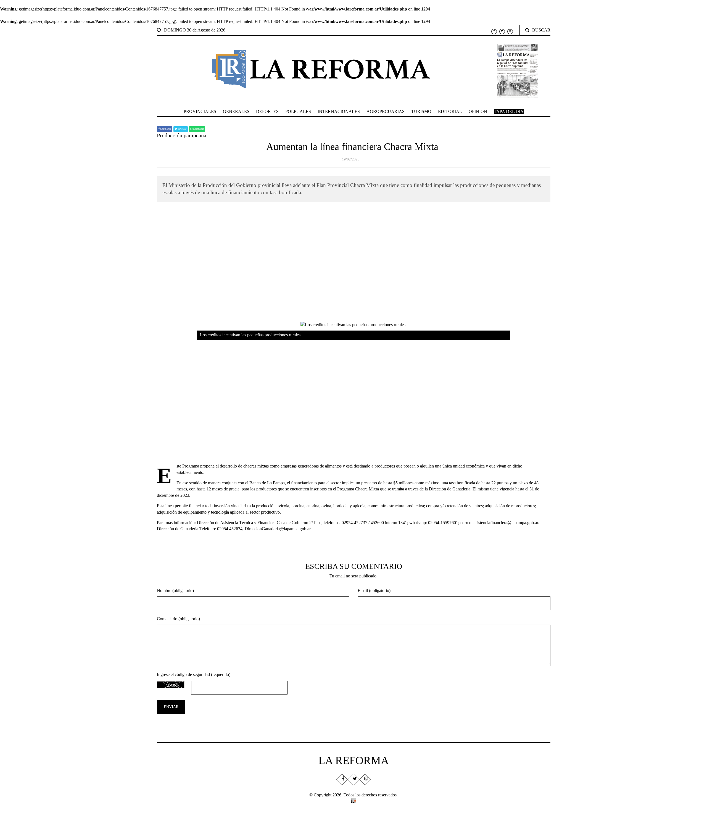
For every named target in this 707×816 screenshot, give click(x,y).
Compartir (165, 129)
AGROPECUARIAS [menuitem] (385, 111)
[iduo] (353, 800)
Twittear (181, 129)
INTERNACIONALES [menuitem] (339, 111)
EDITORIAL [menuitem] (450, 111)
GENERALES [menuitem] (236, 111)
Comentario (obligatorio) (178, 618)
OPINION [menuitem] (478, 111)
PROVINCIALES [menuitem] (200, 111)
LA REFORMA (353, 760)
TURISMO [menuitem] (421, 111)
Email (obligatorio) (374, 590)
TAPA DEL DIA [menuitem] (509, 111)
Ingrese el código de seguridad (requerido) (193, 674)
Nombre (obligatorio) (175, 590)
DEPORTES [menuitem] (267, 111)
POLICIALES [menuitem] (298, 111)
